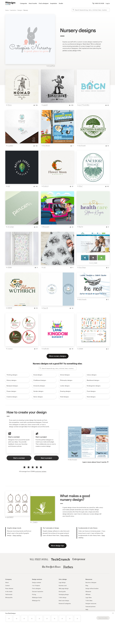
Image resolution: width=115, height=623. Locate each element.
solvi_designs (11, 227)
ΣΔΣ (9, 186)
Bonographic (46, 227)
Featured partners (90, 606)
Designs (20, 10)
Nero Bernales (46, 145)
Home (7, 10)
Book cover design (64, 600)
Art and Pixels (51, 66)
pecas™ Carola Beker (84, 105)
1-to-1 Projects (36, 585)
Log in (108, 3)
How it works (33, 3)
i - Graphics (35, 522)
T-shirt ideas (89, 600)
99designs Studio (37, 597)
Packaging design (64, 594)
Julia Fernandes (82, 299)
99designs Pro (36, 600)
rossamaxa (10, 348)
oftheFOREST (10, 517)
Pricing (34, 594)
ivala (44, 267)
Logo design (62, 582)
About (7, 582)
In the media (8, 591)
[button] (113, 613)
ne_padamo (10, 145)
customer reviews (40, 471)
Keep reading (17, 535)
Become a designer (91, 582)
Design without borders (92, 588)
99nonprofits (8, 597)
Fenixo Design (82, 267)
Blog (87, 585)
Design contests (36, 582)
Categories (23, 3)
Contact (7, 585)
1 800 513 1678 (99, 3)
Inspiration (53, 3)
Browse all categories (65, 603)
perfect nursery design (70, 50)
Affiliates (88, 594)
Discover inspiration (37, 591)
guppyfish (45, 105)
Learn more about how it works (94, 462)
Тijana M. (45, 308)
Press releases (9, 588)
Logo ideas (89, 597)
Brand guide (62, 591)
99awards (88, 591)
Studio (61, 3)
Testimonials (8, 594)
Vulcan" (81, 186)
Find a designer (43, 3)
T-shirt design (62, 597)
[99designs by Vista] (10, 3)
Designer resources (91, 603)
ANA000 (10, 267)
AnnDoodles (46, 348)
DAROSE (10, 308)
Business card (63, 585)
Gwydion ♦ (45, 186)
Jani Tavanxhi (82, 145)
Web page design (64, 588)
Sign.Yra (81, 226)
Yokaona (10, 105)
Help (87, 609)
